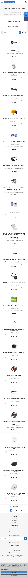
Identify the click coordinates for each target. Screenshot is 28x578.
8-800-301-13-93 (15, 545)
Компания (14, 516)
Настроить (14, 575)
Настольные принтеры (14, 21)
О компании (14, 518)
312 (21, 510)
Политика (14, 522)
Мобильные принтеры (14, 26)
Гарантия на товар (14, 531)
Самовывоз (14, 520)
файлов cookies (4, 569)
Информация (14, 525)
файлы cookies (14, 564)
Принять (14, 572)
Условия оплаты (14, 528)
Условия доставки (14, 529)
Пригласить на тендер (15, 552)
